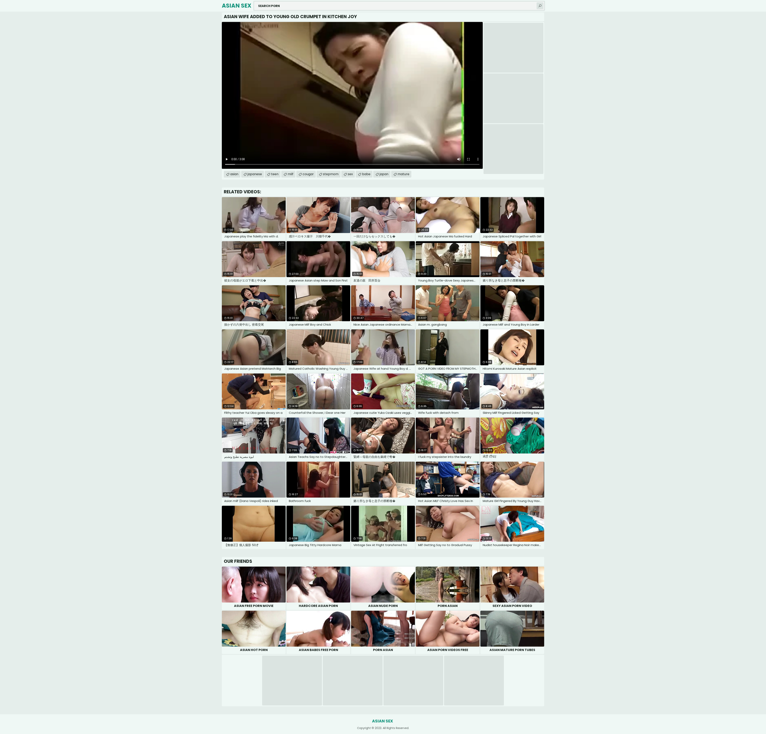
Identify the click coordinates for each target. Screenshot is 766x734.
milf (290, 174)
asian (234, 174)
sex (350, 174)
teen (274, 174)
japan (384, 174)
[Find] (540, 5)
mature (403, 174)
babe (366, 174)
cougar (308, 174)
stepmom (331, 174)
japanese (255, 174)
